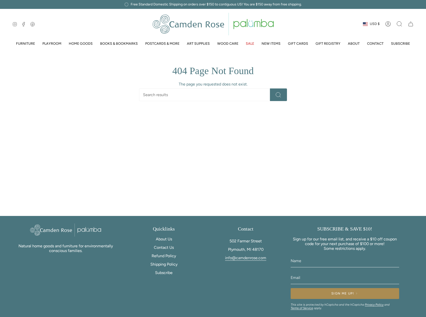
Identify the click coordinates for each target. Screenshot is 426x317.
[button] (25, 44)
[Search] (278, 94)
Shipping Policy (164, 264)
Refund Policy (164, 256)
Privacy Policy (374, 304)
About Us (164, 239)
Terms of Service (302, 308)
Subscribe (164, 272)
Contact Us (164, 247)
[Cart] (410, 24)
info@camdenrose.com (245, 257)
